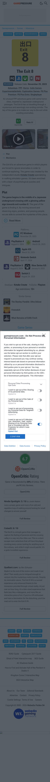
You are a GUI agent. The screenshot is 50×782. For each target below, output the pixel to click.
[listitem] (25, 384)
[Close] (44, 336)
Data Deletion (10, 446)
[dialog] (25, 391)
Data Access (25, 446)
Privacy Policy (40, 446)
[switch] (40, 390)
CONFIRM (15, 437)
